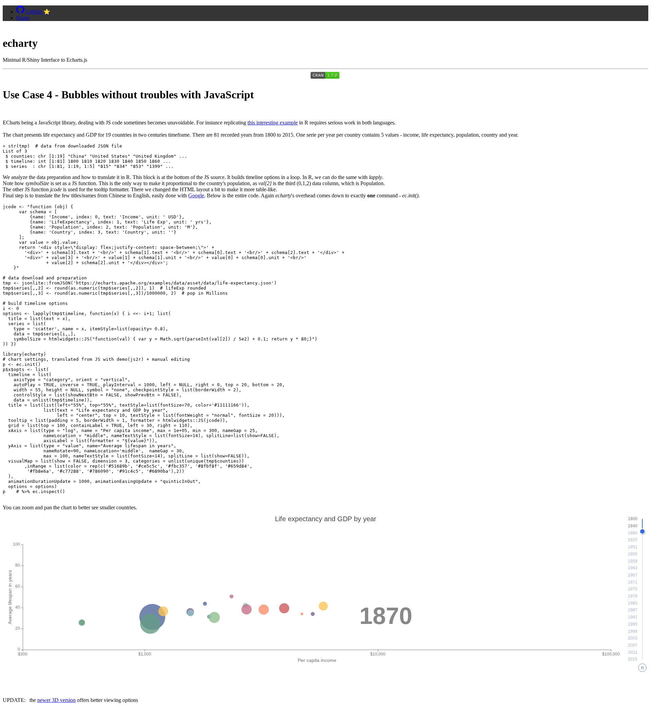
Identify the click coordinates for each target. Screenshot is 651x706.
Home (22, 18)
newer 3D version (56, 700)
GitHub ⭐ (37, 12)
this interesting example (273, 122)
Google (196, 195)
